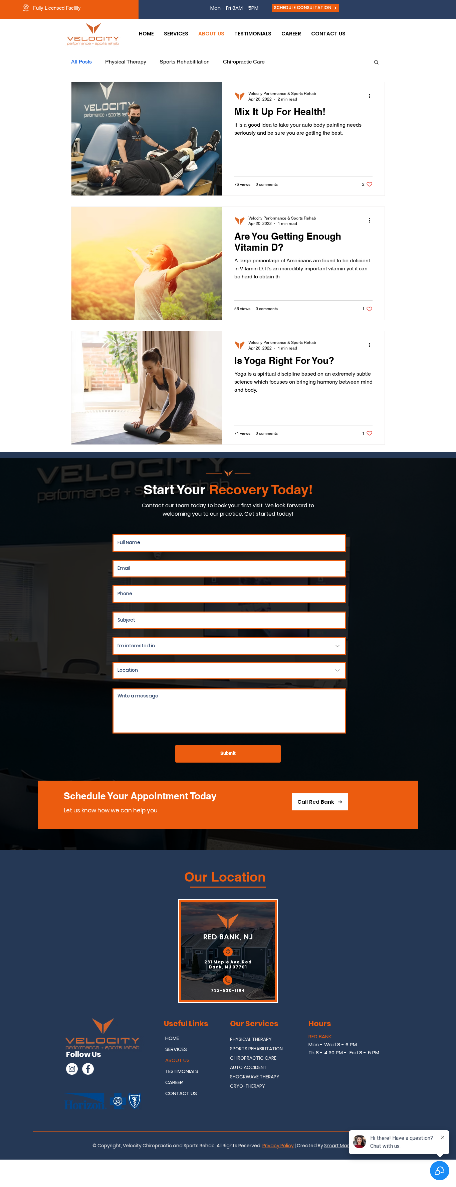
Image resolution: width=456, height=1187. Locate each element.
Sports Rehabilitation (185, 61)
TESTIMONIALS (181, 1071)
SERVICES (176, 1049)
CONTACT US (181, 1093)
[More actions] (372, 96)
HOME (172, 1038)
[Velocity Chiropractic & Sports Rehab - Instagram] (72, 1069)
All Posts (81, 61)
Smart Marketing (344, 1145)
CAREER (174, 1082)
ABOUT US (177, 1060)
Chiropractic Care (244, 61)
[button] (376, 62)
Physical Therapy (125, 61)
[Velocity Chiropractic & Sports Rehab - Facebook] (88, 1069)
